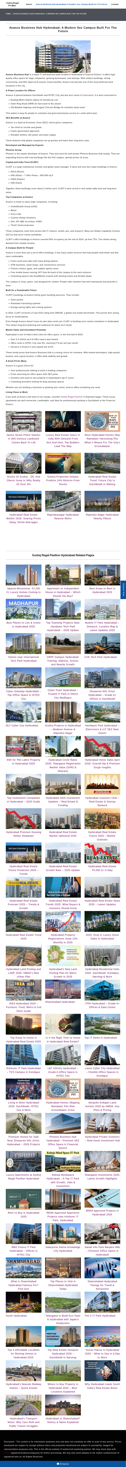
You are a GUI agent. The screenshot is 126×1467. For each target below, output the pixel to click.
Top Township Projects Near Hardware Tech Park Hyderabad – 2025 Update (63, 626)
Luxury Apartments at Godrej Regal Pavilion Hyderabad (23, 1177)
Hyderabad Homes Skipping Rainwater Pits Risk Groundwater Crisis (63, 1106)
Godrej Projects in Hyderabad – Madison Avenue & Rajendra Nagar (63, 729)
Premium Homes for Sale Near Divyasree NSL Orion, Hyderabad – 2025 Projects (23, 1140)
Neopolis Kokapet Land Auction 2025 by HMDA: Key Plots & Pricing (102, 1106)
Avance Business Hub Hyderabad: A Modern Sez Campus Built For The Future (71, 4)
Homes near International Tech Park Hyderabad (23, 659)
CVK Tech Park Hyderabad (101, 657)
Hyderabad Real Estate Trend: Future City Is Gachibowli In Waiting (102, 480)
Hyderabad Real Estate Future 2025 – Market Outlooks (102, 836)
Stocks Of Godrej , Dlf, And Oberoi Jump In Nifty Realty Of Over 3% (23, 480)
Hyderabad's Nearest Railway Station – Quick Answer (23, 1386)
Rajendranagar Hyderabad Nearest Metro (63, 516)
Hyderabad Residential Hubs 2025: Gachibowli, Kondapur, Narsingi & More (102, 973)
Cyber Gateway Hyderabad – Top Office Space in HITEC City (23, 695)
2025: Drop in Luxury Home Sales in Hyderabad (102, 937)
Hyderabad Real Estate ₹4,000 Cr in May (102, 868)
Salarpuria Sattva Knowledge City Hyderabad (63, 1249)
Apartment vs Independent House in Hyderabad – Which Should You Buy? (62, 592)
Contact (114, 4)
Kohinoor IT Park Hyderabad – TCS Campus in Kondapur (23, 1070)
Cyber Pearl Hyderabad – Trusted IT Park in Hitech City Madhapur (63, 694)
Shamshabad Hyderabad (60, 1002)
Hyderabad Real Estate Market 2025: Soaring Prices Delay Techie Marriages (23, 518)
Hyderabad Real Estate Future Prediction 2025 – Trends (24, 870)
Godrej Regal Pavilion (72, 397)
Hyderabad (88, 95)
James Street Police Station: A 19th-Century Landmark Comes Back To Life (23, 439)
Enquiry (64, 1464)
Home (29, 4)
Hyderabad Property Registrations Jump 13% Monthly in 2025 (63, 939)
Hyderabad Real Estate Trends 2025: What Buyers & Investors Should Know (63, 904)
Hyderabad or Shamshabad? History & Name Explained (63, 1420)
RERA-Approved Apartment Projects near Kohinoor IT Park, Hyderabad (63, 1216)
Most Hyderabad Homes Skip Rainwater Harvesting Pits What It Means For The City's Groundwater (102, 441)
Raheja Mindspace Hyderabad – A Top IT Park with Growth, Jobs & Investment (63, 1180)
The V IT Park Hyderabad (100, 1315)
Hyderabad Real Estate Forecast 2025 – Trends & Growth (23, 904)
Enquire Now (124, 590)
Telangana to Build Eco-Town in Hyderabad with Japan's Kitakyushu (63, 1319)
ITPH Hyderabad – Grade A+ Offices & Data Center (102, 1005)
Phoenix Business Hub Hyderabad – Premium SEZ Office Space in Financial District (63, 1142)
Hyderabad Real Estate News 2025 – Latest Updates (102, 902)
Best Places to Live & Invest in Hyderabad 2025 (24, 624)
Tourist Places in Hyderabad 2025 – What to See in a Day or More (102, 1354)
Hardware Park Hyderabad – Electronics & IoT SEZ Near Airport (102, 729)
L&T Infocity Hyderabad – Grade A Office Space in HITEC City (63, 1072)
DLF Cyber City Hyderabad (22, 725)
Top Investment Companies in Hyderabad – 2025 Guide (23, 800)
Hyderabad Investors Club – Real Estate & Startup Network (102, 802)
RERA (7, 1453)
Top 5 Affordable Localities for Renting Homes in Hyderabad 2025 (24, 1354)
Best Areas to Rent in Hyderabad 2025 (102, 590)
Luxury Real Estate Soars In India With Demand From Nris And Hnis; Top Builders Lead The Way (63, 441)
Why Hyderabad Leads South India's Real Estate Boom (102, 1386)
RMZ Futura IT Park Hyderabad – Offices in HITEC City (24, 1251)
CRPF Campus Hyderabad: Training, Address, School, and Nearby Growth (63, 661)
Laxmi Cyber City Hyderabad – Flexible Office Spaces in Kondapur (102, 1072)
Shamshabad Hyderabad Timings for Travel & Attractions (102, 1285)
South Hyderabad (16, 1315)
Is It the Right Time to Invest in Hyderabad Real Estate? (63, 1039)
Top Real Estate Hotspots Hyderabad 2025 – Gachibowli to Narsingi (63, 1354)
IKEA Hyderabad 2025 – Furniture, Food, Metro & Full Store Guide (23, 1007)
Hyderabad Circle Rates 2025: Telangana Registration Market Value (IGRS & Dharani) (63, 765)
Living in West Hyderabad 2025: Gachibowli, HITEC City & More (23, 1106)
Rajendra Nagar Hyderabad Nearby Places (102, 516)
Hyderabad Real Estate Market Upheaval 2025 (63, 834)
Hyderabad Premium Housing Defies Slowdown (23, 834)
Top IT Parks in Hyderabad (101, 1037)
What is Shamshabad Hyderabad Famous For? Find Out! (24, 1285)
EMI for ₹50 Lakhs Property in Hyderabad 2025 (23, 761)
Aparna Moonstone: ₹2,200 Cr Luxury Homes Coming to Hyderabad (24, 592)
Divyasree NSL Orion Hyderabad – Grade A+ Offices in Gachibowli (102, 695)
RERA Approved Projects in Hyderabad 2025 (102, 1212)
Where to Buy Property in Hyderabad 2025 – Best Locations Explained (63, 1388)
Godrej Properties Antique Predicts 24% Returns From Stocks (63, 480)
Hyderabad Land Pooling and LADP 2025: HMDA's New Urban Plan (23, 973)
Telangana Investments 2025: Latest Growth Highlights (102, 1177)
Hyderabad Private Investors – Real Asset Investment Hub (102, 1138)
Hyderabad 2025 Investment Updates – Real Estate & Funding (63, 802)
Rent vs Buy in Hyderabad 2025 (23, 1214)
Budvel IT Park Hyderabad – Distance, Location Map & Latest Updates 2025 (102, 626)
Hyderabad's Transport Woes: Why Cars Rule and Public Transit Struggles (23, 1422)
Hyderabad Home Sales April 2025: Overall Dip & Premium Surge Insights (102, 763)
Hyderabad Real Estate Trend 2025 (23, 937)
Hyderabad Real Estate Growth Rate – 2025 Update (63, 868)
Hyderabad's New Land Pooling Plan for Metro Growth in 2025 (63, 973)
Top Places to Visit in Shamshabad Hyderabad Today (63, 1285)
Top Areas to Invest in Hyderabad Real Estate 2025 (23, 1039)
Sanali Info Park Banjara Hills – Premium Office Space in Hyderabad (102, 1251)
